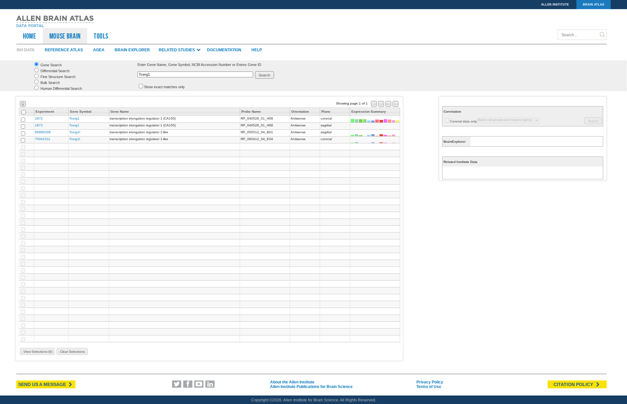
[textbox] (195, 74)
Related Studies (177, 50)
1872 (39, 118)
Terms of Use (428, 386)
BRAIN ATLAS (593, 4)
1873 (39, 125)
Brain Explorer (132, 50)
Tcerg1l (74, 132)
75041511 (42, 139)
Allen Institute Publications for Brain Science (311, 386)
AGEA (98, 50)
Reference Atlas (64, 50)
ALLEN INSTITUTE (555, 4)
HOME (29, 36)
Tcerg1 (74, 118)
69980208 (43, 132)
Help (256, 50)
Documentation (224, 50)
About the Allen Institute (292, 382)
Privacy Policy (429, 382)
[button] (264, 75)
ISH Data (26, 50)
